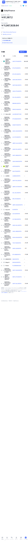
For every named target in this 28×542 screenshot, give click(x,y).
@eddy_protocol (7, 34)
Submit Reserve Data (8, 42)
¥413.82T (6, 5)
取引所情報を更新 (7, 40)
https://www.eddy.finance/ (9, 32)
